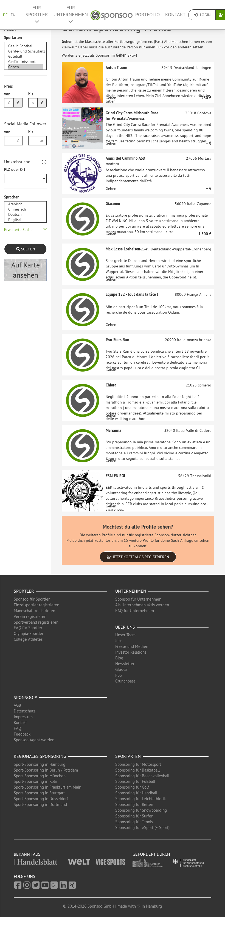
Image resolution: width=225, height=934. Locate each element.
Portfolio (147, 15)
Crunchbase (125, 681)
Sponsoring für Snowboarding (141, 810)
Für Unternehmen (71, 11)
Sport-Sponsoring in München (40, 775)
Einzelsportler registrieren (36, 604)
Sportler (24, 591)
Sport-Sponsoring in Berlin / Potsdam (46, 770)
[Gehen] (25, 67)
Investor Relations (130, 652)
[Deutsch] (25, 214)
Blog (119, 658)
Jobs (118, 640)
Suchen (27, 249)
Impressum (23, 716)
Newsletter (124, 663)
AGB (17, 705)
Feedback (22, 734)
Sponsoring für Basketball (137, 770)
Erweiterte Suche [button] (18, 229)
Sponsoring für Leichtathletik (140, 798)
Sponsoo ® (25, 697)
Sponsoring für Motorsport (138, 764)
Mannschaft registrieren (34, 610)
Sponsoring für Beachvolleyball (142, 775)
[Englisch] (25, 219)
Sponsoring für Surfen (134, 816)
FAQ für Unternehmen (134, 610)
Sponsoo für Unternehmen (138, 599)
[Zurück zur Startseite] (112, 14)
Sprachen (11, 197)
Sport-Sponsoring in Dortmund (40, 804)
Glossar (121, 669)
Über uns (125, 627)
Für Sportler (37, 11)
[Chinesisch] (25, 209)
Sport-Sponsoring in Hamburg (39, 764)
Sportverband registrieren (36, 622)
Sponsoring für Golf (132, 787)
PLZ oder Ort (14, 169)
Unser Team (125, 634)
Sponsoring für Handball (136, 792)
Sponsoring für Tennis (134, 821)
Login (204, 14)
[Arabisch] (25, 204)
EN (13, 14)
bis (30, 94)
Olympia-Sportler (28, 633)
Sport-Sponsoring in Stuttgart (39, 792)
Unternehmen (130, 591)
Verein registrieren (30, 616)
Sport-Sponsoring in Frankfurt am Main (47, 787)
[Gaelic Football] (25, 46)
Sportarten (13, 37)
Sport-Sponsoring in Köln (35, 781)
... (19, 14)
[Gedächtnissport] (25, 61)
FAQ (17, 728)
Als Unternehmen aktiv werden (142, 604)
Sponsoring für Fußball (135, 781)
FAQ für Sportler (28, 627)
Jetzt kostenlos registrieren (140, 556)
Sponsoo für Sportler (32, 599)
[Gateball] (25, 56)
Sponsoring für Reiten (134, 804)
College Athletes (28, 639)
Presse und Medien (131, 646)
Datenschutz (24, 711)
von (7, 94)
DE (5, 14)
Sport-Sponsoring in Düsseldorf (41, 798)
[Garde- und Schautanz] (25, 51)
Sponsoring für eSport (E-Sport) (142, 827)
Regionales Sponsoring (40, 756)
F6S (118, 675)
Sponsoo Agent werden (34, 739)
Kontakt (175, 15)
